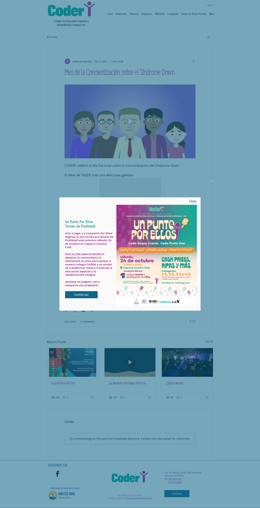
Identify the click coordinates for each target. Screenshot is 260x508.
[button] (213, 181)
